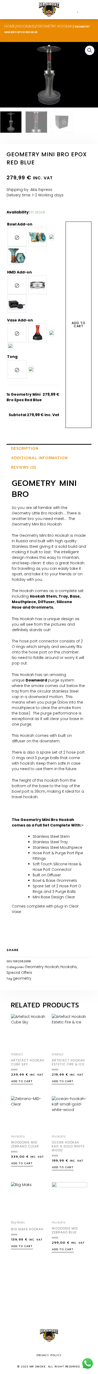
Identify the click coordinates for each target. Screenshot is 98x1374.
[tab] (49, 448)
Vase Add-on (20, 320)
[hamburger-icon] (10, 10)
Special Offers (19, 972)
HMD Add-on (19, 272)
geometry (22, 978)
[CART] (82, 9)
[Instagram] (49, 1349)
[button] (90, 9)
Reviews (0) (23, 467)
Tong (12, 356)
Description (24, 448)
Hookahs (26, 26)
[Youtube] (57, 1349)
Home (9, 26)
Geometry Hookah (54, 26)
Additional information (39, 458)
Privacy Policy (49, 1355)
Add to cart (78, 324)
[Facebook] (41, 1349)
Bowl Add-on (19, 224)
